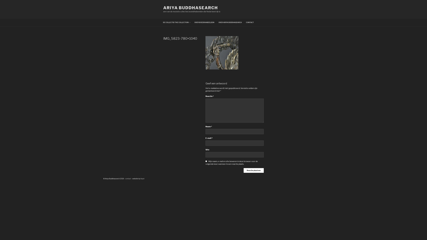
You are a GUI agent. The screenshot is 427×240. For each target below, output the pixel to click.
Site (207, 150)
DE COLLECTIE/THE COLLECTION (176, 22)
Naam (208, 127)
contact (128, 179)
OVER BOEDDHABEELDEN (204, 22)
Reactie (209, 96)
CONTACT (250, 22)
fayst (142, 179)
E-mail (209, 138)
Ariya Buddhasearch (190, 7)
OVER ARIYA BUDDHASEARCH (230, 22)
